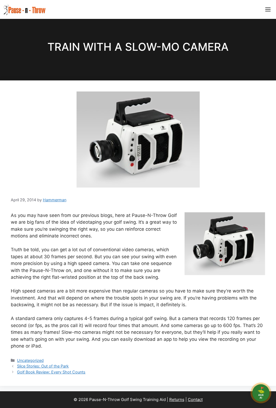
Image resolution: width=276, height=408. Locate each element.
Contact (195, 399)
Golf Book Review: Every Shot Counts (51, 372)
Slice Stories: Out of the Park (43, 366)
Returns (176, 399)
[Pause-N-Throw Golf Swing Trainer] (24, 9)
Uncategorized (30, 360)
